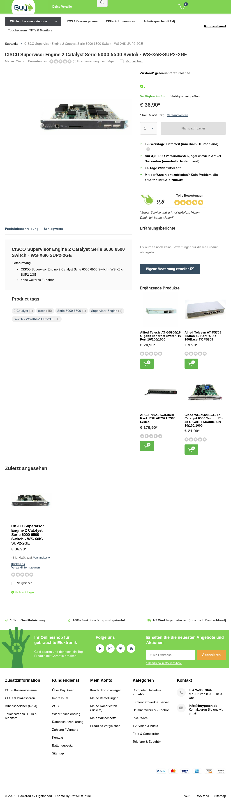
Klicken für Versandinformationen (25, 566)
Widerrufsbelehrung (66, 714)
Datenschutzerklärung (67, 721)
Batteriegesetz (62, 745)
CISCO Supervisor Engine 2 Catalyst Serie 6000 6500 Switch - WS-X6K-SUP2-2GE (27, 534)
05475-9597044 (200, 690)
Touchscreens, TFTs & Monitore (30, 30)
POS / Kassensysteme (82, 21)
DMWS (75, 796)
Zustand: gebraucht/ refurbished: (166, 73)
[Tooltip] (148, 149)
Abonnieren (211, 655)
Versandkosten (177, 115)
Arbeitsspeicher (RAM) (159, 21)
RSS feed (202, 796)
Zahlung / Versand (65, 729)
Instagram (110, 648)
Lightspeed (44, 796)
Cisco (20, 61)
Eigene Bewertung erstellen (168, 269)
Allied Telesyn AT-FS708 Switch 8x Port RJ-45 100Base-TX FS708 (203, 336)
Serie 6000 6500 (71, 310)
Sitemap (58, 753)
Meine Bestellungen (104, 698)
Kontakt (57, 737)
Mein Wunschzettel (103, 718)
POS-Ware (140, 718)
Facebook (100, 648)
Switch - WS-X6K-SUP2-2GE (37, 319)
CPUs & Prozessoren (120, 21)
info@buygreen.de (203, 705)
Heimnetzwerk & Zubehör (151, 710)
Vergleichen (24, 583)
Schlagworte (53, 228)
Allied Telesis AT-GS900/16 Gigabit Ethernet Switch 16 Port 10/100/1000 (160, 336)
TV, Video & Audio (145, 726)
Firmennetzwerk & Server (151, 702)
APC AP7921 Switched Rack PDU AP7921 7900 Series (158, 418)
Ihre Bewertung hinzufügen (96, 61)
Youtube (131, 648)
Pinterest (120, 648)
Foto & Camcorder (146, 733)
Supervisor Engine (106, 310)
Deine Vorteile (62, 6)
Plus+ (88, 796)
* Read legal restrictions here (164, 663)
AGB (55, 706)
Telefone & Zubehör (147, 741)
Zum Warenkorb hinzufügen (147, 364)
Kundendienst (215, 26)
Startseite (11, 43)
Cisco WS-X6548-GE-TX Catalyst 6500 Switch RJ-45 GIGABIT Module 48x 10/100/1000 (204, 420)
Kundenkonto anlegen (106, 690)
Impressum (60, 698)
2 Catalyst (23, 310)
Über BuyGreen (63, 690)
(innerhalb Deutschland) (189, 620)
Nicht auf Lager (193, 128)
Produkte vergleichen (105, 726)
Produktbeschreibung (22, 228)
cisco (45, 310)
